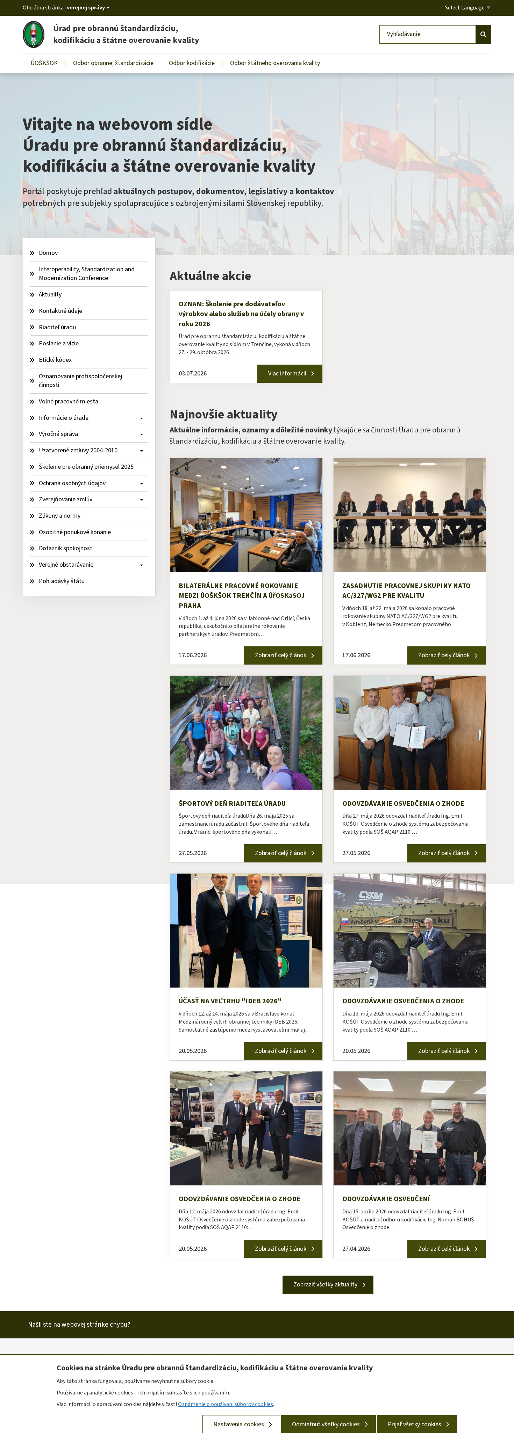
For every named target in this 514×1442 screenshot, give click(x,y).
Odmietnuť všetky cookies (326, 1424)
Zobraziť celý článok (280, 655)
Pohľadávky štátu (62, 581)
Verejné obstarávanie (67, 564)
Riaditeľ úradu (57, 327)
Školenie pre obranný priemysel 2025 (86, 466)
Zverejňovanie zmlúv (66, 499)
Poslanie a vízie (59, 343)
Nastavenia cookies (238, 1424)
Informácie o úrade (64, 418)
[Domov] (36, 34)
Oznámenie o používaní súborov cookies (225, 1404)
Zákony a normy (59, 515)
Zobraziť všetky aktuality (325, 1284)
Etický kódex (55, 360)
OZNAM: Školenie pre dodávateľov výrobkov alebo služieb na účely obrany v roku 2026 (241, 314)
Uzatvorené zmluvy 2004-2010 (79, 450)
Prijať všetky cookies (414, 1424)
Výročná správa (59, 434)
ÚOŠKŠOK (44, 63)
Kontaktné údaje (60, 311)
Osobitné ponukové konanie (75, 532)
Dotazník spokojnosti (66, 548)
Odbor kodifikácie (192, 63)
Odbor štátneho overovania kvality (275, 63)
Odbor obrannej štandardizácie (113, 63)
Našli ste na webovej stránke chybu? (79, 1324)
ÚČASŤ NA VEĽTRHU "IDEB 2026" (230, 1001)
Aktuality (50, 294)
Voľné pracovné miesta (68, 401)
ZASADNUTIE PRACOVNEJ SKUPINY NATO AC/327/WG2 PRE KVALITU (406, 591)
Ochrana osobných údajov (73, 483)
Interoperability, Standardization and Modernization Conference (87, 274)
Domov (48, 253)
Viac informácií (287, 373)
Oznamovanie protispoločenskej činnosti (81, 381)
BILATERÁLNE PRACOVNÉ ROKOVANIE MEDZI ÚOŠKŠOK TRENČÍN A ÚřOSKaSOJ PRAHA (242, 596)
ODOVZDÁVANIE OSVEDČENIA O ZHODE (403, 804)
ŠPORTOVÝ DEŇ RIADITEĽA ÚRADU (232, 804)
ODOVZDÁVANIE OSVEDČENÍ (386, 1199)
